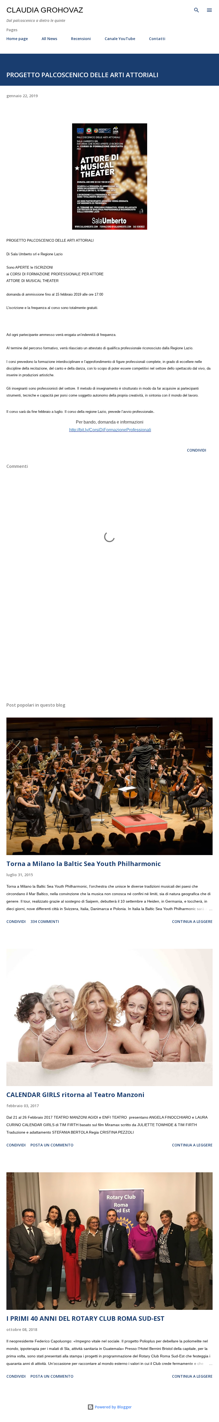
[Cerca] (196, 9)
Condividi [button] (196, 450)
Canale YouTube (120, 38)
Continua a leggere (192, 921)
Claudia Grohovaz (44, 10)
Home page (17, 38)
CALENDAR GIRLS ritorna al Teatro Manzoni (75, 1094)
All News (49, 38)
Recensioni (81, 38)
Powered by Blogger (113, 1406)
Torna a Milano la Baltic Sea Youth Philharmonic (83, 863)
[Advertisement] (109, 647)
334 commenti (44, 921)
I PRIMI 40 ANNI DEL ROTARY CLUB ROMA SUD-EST (85, 1318)
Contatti (157, 38)
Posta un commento (51, 1144)
